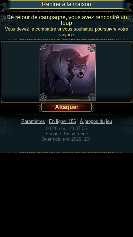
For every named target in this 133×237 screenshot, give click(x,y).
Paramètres (33, 121)
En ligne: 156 (62, 121)
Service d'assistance (66, 133)
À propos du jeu (96, 121)
